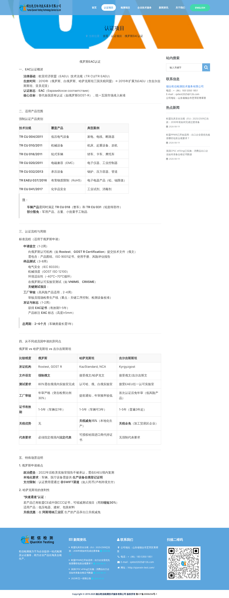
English (200, 7)
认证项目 (108, 7)
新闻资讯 (163, 7)
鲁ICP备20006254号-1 (146, 593)
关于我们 (180, 7)
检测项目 (125, 7)
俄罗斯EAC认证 (134, 36)
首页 (94, 7)
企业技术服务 (144, 7)
